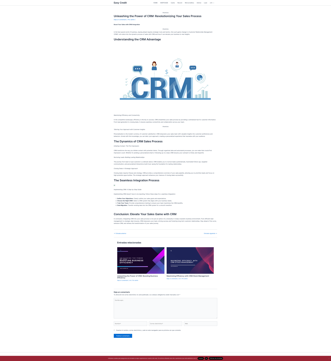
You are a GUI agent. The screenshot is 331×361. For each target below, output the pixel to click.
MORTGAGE (164, 3)
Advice (199, 3)
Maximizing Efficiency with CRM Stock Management (188, 276)
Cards (173, 3)
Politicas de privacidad (216, 358)
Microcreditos (189, 3)
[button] (213, 2)
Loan (205, 3)
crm (211, 3)
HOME (155, 3)
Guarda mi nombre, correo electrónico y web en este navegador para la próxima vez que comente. (148, 330)
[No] (329, 358)
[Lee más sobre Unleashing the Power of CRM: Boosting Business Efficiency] (140, 260)
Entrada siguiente (210, 233)
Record (179, 3)
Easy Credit (120, 2)
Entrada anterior (120, 233)
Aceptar (201, 358)
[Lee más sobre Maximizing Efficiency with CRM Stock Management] (190, 260)
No (206, 358)
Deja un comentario (120, 19)
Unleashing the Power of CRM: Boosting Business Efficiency (137, 277)
